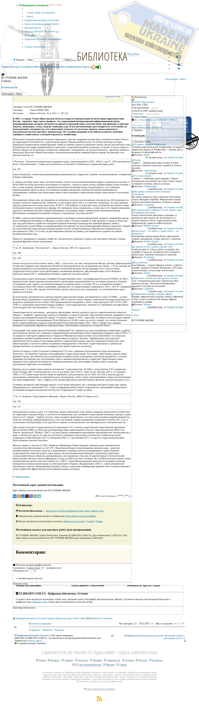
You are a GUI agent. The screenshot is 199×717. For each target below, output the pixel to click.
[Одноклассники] (19, 496)
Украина (69, 660)
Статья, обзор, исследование (40, 12)
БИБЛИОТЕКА (102, 56)
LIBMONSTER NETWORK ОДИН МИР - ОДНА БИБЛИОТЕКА (99, 652)
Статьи (135, 315)
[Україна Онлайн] (133, 144)
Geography (149, 204)
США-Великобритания (89, 664)
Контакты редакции (40, 623)
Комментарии (9, 87)
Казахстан (83, 660)
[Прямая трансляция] (153, 623)
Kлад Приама (140, 262)
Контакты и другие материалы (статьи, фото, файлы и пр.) (75, 511)
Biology (147, 304)
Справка (51, 618)
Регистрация (171, 79)
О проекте (34, 629)
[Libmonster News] (183, 623)
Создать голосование (34, 47)
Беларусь (55, 660)
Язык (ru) (78, 618)
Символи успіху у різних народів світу (153, 246)
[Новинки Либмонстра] (178, 623)
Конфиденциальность (26, 618)
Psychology (149, 257)
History (147, 273)
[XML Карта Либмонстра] (99, 700)
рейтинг (155, 108)
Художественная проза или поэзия (41, 20)
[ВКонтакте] (14, 496)
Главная (135, 310)
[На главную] (15, 627)
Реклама (59, 629)
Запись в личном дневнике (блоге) (41, 24)
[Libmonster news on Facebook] (181, 623)
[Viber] (31, 496)
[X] (27, 496)
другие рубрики (152, 114)
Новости (47, 629)
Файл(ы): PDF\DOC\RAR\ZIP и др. (41, 31)
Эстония (129, 660)
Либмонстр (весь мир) (74, 521)
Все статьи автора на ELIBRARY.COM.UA (155, 120)
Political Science (151, 241)
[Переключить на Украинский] (177, 53)
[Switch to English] (180, 53)
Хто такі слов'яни (143, 176)
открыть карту (34, 640)
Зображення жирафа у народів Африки (153, 294)
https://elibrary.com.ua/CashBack (81, 516)
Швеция (110, 664)
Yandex (99, 521)
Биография (29, 35)
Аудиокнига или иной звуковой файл (43, 39)
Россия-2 (143, 660)
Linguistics (149, 288)
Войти (183, 79)
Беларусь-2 (157, 660)
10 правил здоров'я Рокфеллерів (150, 144)
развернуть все (54, 568)
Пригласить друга (65, 618)
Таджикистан (113, 660)
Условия (42, 618)
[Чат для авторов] (136, 623)
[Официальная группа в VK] (178, 68)
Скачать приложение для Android (100, 689)
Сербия (123, 664)
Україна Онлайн (175, 157)
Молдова (97, 660)
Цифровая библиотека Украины (33, 635)
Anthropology (150, 170)
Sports (147, 155)
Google (90, 521)
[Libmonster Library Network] (185, 641)
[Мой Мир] (23, 496)
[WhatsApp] (35, 496)
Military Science (151, 225)
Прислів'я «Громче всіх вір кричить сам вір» (156, 278)
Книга (29, 16)
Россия (42, 660)
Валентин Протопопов (143, 102)
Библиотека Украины (101, 618)
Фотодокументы (32, 28)
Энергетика (137, 113)
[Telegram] (39, 496)
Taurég (137, 160)
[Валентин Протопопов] (133, 100)
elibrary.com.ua (22, 476)
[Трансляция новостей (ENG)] (177, 57)
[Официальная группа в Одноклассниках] (178, 61)
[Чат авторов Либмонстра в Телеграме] (179, 64)
